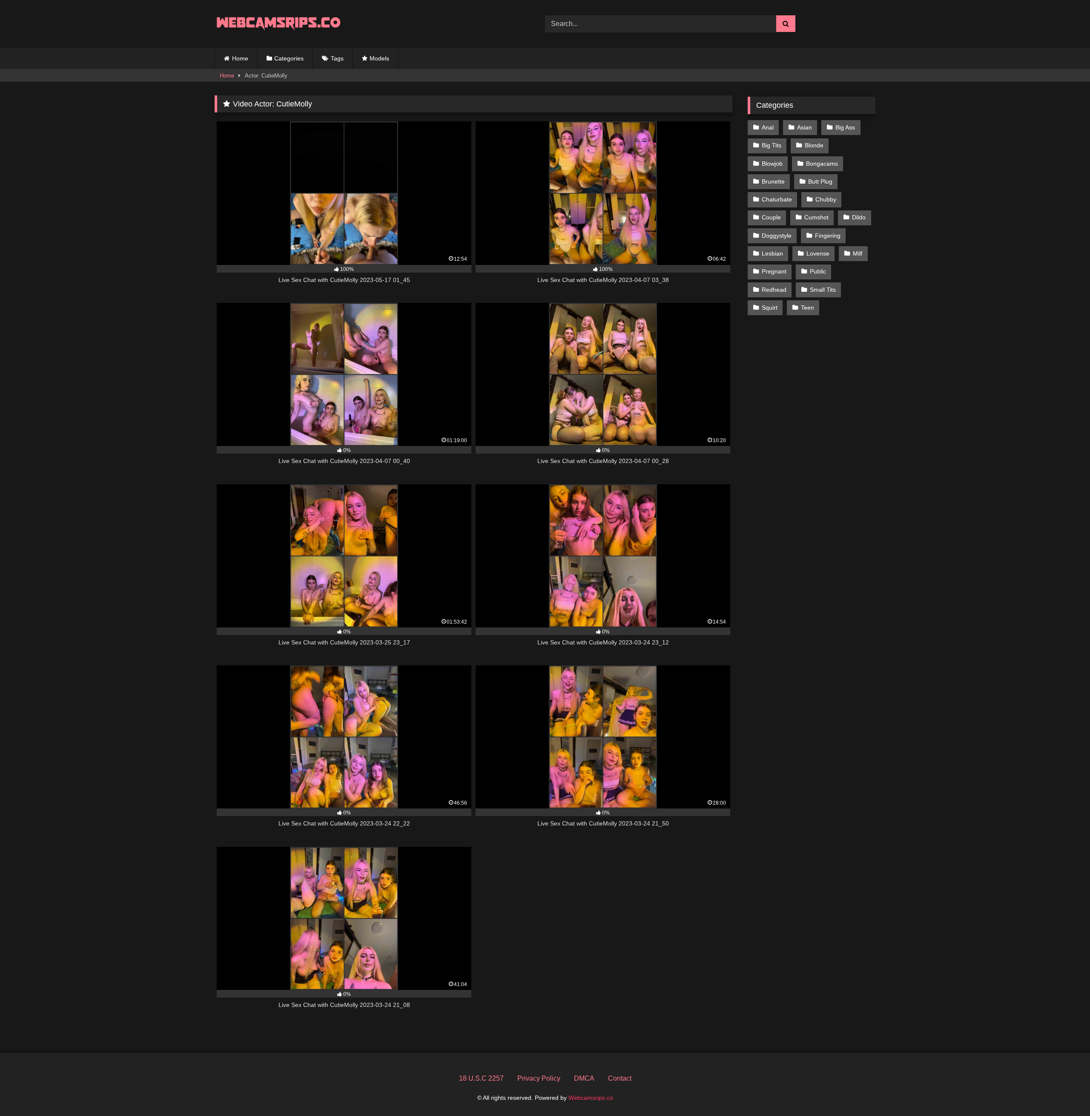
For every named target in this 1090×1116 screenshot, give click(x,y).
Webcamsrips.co (590, 1097)
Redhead (774, 289)
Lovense (817, 253)
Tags (337, 58)
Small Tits (823, 289)
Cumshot (816, 217)
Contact (619, 1078)
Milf (857, 253)
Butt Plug (820, 181)
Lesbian (772, 253)
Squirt (769, 307)
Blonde (814, 145)
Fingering (827, 235)
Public (818, 271)
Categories (289, 58)
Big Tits (771, 145)
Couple (771, 217)
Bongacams (822, 163)
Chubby (825, 199)
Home (240, 58)
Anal (768, 127)
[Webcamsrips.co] (278, 24)
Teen (807, 307)
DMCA (584, 1078)
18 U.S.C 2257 (481, 1078)
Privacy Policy (538, 1078)
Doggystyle (777, 235)
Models (379, 58)
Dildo (859, 217)
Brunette (773, 181)
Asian (804, 127)
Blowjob (772, 163)
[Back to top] (1063, 1090)
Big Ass (845, 127)
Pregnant (774, 271)
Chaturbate (777, 199)
